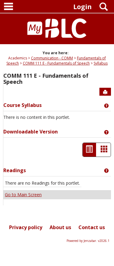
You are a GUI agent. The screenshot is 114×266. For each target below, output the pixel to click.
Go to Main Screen (23, 194)
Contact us (91, 227)
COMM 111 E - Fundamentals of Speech (56, 63)
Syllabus (101, 63)
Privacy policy (25, 227)
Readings (14, 170)
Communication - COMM (52, 58)
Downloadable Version (30, 131)
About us (60, 227)
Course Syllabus (22, 105)
